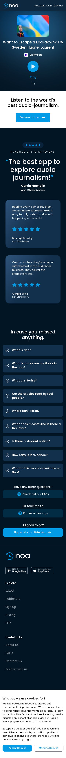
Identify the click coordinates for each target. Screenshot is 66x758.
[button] (33, 350)
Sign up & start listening (29, 532)
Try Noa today (29, 117)
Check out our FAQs (35, 494)
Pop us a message (35, 513)
